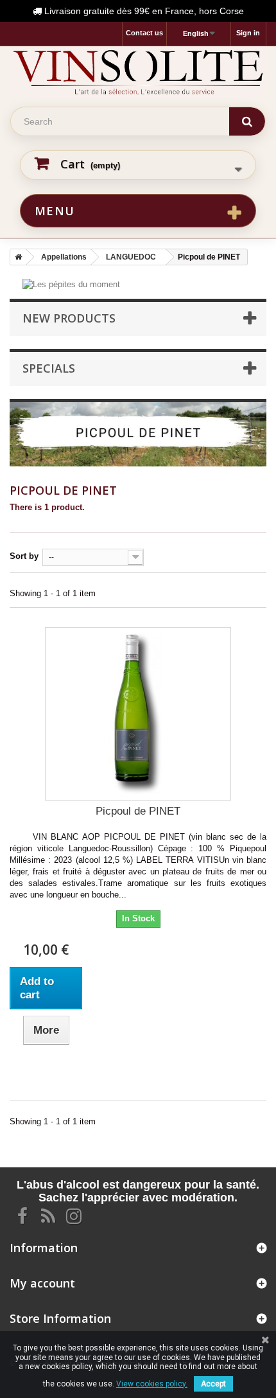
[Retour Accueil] (16, 257)
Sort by (24, 556)
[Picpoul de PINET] (138, 713)
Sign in (248, 33)
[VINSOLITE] (138, 72)
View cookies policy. (151, 1383)
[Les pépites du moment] (71, 284)
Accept (213, 1383)
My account (42, 1283)
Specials (48, 368)
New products (69, 318)
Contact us (144, 33)
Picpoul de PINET (138, 811)
